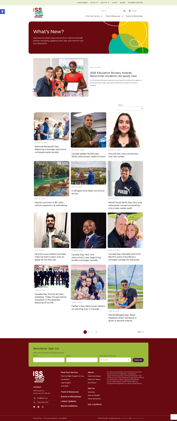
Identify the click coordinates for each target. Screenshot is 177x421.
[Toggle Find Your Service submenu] (102, 16)
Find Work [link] (64, 386)
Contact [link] (114, 2)
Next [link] (140, 332)
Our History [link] (92, 383)
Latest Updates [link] (82, 2)
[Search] (124, 10)
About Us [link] (104, 2)
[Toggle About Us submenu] (108, 3)
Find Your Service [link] (93, 16)
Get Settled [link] (65, 379)
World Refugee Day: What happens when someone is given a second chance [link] (122, 318)
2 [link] (88, 332)
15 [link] (96, 332)
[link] (2, 11)
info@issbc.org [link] (42, 398)
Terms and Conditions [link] (51, 418)
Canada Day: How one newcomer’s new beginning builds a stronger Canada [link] (86, 257)
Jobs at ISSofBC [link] (94, 395)
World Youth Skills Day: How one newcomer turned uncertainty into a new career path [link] (125, 205)
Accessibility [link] (63, 418)
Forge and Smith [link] (138, 418)
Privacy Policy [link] (37, 418)
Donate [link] (122, 2)
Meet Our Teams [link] (94, 379)
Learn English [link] (66, 383)
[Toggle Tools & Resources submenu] (122, 16)
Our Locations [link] (95, 404)
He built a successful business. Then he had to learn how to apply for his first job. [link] (50, 257)
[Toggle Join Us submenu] (97, 3)
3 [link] (91, 332)
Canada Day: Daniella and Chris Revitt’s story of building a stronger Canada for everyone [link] (124, 257)
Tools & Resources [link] (112, 16)
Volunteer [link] (91, 392)
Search (120, 105)
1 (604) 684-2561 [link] (42, 402)
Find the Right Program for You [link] (72, 376)
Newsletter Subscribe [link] (135, 2)
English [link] (134, 11)
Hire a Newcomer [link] (94, 399)
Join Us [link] (93, 2)
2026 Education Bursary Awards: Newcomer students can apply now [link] (113, 74)
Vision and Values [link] (94, 376)
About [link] (91, 372)
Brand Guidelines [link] (69, 406)
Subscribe (138, 360)
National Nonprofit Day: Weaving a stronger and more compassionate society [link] (50, 149)
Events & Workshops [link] (134, 16)
